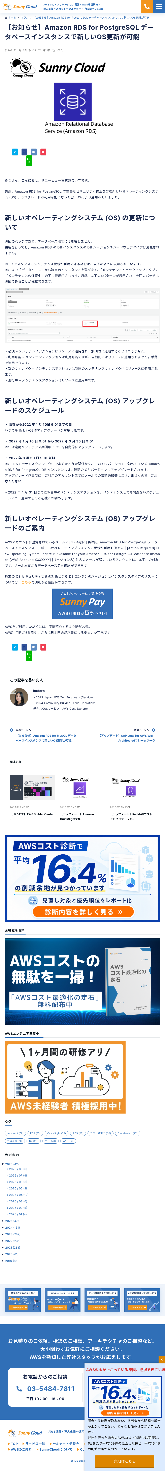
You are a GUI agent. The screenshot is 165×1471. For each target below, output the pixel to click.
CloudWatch (127, 1133)
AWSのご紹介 (21, 1449)
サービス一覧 (35, 1444)
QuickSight (56, 1133)
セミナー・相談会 (66, 1444)
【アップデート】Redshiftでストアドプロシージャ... (131, 816)
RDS (78, 1133)
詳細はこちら (125, 1461)
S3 (33, 1140)
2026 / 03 (18, 1201)
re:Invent (15, 1133)
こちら (26, 582)
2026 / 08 (18, 1169)
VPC (50, 1140)
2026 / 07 (18, 1175)
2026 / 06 (18, 1182)
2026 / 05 (18, 1188)
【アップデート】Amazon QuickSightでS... (77, 816)
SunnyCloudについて (55, 1449)
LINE (29, 160)
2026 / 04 (18, 1194)
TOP (14, 1444)
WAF (68, 1140)
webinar (14, 1140)
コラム (59, 50)
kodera (39, 691)
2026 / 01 (18, 1214)
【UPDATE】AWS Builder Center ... (32, 816)
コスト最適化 (100, 1133)
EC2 (35, 1133)
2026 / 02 (18, 1207)
